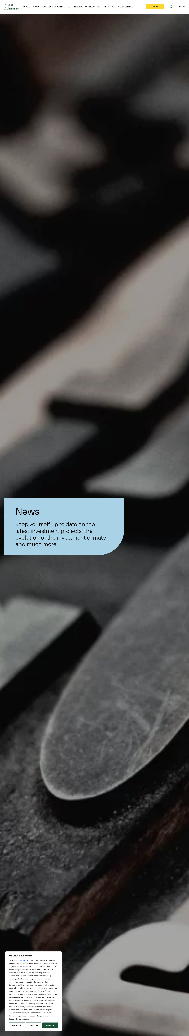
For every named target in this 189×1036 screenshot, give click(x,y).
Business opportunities (56, 7)
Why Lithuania (31, 7)
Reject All (34, 1025)
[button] (171, 6)
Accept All (50, 1025)
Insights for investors (87, 7)
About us (109, 7)
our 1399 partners (22, 960)
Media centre (125, 7)
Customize (16, 1025)
